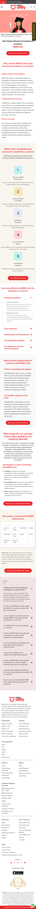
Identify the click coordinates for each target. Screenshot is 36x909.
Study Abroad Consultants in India (17, 34)
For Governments (10, 2)
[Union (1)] (11, 862)
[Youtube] (24, 862)
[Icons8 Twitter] (21, 862)
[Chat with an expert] (32, 905)
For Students (3, 2)
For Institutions (18, 2)
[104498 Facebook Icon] (14, 862)
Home (3, 34)
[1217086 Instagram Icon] (18, 862)
